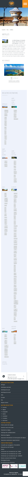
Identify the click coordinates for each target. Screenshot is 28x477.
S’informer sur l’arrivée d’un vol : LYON (11, 453)
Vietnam (6, 233)
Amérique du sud (13, 153)
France (15, 244)
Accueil (3, 29)
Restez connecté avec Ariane (8, 458)
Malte (15, 276)
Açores (15, 193)
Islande (15, 262)
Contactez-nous (12, 375)
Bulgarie (15, 217)
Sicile (14, 318)
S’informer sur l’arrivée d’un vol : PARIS (11, 451)
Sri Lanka (6, 226)
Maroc (5, 128)
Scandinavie (15, 314)
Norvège (15, 286)
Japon (5, 214)
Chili (15, 169)
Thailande (6, 230)
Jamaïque (6, 346)
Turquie (15, 342)
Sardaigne (15, 310)
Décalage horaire (5, 460)
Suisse (15, 321)
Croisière (5, 418)
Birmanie (5, 195)
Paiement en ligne (5, 430)
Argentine (15, 163)
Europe (13, 187)
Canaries (15, 222)
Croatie (15, 230)
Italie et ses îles (15, 268)
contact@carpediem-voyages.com (15, 378)
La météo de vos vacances (8, 462)
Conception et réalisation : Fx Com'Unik (14, 474)
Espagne (15, 241)
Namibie (5, 132)
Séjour (4, 409)
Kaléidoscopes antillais (14, 81)
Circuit (16, 78)
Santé (2, 449)
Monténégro (15, 281)
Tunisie (5, 142)
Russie (15, 306)
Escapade (5, 411)
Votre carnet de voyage (7, 425)
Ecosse (15, 238)
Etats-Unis (6, 165)
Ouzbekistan (6, 222)
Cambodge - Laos (6, 200)
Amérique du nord (4, 152)
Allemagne (15, 196)
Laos (6, 217)
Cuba (6, 338)
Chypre (15, 226)
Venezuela (15, 180)
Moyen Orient (13, 327)
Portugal (15, 297)
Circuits (4, 407)
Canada (6, 162)
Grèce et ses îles (15, 248)
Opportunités (4, 363)
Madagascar (6, 123)
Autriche (15, 209)
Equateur (15, 172)
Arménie (15, 205)
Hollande (15, 252)
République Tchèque (16, 302)
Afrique (4, 104)
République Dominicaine (6, 351)
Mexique (16, 119)
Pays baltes (15, 289)
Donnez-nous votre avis (7, 427)
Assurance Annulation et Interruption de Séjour (13, 437)
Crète (15, 228)
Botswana (6, 114)
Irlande (15, 259)
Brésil (15, 167)
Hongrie (15, 255)
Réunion (6, 357)
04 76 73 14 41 (13, 377)
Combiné (5, 416)
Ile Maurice (6, 342)
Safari (4, 414)
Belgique (15, 213)
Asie (3, 187)
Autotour (5, 420)
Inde (6, 205)
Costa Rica (15, 111)
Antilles (6, 335)
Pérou (15, 176)
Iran (15, 335)
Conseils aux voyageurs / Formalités (10, 445)
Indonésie (5, 210)
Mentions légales (5, 435)
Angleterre (15, 200)
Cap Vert (5, 118)
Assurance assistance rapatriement (10, 440)
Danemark (15, 235)
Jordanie (14, 338)
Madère (15, 274)
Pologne (15, 293)
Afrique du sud (6, 111)
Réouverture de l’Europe (7, 447)
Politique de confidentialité (8, 432)
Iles (7, 29)
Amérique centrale (13, 101)
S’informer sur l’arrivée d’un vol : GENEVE (11, 456)
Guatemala (15, 115)
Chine (6, 203)
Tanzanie (6, 137)
